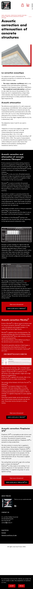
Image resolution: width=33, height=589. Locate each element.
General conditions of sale (9, 535)
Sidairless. (27, 281)
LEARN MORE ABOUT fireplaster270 (16, 482)
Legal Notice (5, 530)
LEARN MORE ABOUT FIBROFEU (16, 417)
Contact (3, 532)
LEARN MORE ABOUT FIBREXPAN (16, 308)
